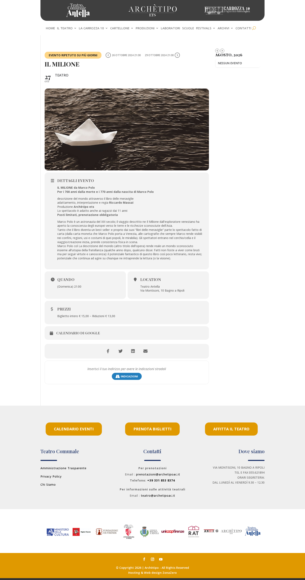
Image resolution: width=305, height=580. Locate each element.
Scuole (188, 28)
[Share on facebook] (108, 351)
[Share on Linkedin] (133, 351)
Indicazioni (129, 376)
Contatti (243, 28)
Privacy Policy (51, 476)
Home (50, 28)
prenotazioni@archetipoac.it (158, 474)
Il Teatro (65, 28)
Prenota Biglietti (152, 428)
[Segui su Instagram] (152, 559)
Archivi (223, 28)
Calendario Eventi (74, 428)
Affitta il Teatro (231, 428)
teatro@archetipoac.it (158, 495)
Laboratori (170, 28)
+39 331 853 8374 (161, 480)
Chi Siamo (48, 484)
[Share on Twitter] (120, 351)
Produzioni (145, 28)
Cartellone (119, 28)
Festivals (203, 28)
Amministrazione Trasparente (63, 468)
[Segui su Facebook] (144, 559)
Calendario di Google (78, 333)
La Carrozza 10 (91, 28)
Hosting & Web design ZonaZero (152, 573)
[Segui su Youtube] (160, 559)
